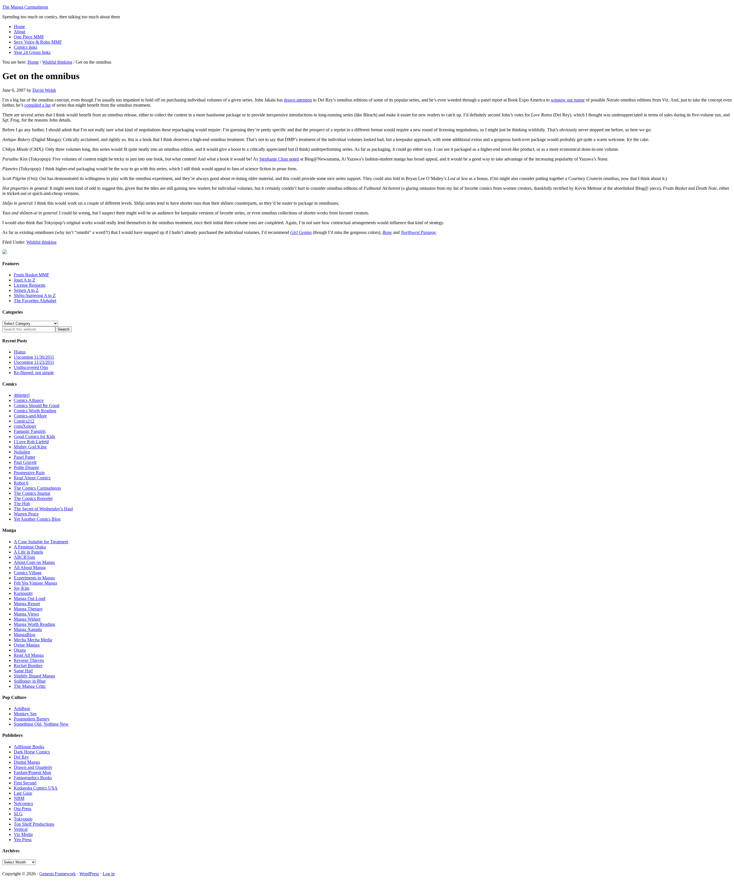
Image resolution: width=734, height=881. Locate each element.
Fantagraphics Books (33, 777)
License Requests (29, 285)
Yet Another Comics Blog (37, 519)
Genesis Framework (57, 873)
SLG (18, 813)
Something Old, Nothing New (41, 724)
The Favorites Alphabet (35, 300)
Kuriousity (23, 593)
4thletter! (22, 395)
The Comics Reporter (33, 498)
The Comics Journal (32, 493)
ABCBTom (24, 557)
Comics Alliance (29, 400)
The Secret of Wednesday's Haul (43, 508)
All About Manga (30, 567)
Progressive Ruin (29, 472)
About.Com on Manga (34, 562)
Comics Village (28, 572)
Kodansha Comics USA (36, 788)
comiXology (25, 426)
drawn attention (298, 99)
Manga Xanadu (28, 629)
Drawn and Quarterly (33, 767)
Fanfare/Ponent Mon (32, 772)
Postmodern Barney (32, 718)
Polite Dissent (26, 467)
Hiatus (20, 351)
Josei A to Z (24, 280)
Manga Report (27, 603)
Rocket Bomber (28, 665)
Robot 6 (21, 482)
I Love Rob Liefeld (31, 441)
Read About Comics (32, 477)
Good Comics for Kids (34, 436)
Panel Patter (24, 457)
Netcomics (23, 803)
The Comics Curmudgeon (37, 488)
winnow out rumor (568, 99)
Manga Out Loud (29, 598)
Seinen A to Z (26, 290)
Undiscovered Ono (31, 367)
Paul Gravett (25, 462)
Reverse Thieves (29, 660)
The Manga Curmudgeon (25, 7)
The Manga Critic (30, 686)
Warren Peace (26, 513)
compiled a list (37, 105)
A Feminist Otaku (30, 546)
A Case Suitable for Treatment (41, 541)
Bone (387, 232)
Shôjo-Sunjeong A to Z (35, 295)
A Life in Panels (28, 552)
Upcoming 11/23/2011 (34, 362)
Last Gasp (23, 793)
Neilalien (22, 452)
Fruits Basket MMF (31, 274)
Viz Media (23, 834)
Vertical (21, 829)
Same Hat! (23, 670)
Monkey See (25, 713)
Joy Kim (21, 588)
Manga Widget (27, 619)
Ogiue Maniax (27, 644)
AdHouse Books (29, 746)
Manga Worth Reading (34, 624)
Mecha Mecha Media (33, 639)
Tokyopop (23, 818)
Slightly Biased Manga (34, 675)
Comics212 (24, 421)
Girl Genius (301, 232)
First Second (25, 782)
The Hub (22, 503)
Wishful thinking (41, 242)
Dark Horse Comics (32, 751)
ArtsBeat (22, 708)
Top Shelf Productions (34, 824)
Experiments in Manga (34, 577)
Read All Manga (29, 655)
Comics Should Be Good (36, 405)
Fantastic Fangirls (30, 431)
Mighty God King (30, 446)
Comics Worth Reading (35, 410)
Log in (109, 873)
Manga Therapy (28, 608)
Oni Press (22, 808)
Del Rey (21, 757)
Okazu (20, 650)
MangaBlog (24, 634)
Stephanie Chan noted (279, 159)
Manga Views (26, 614)
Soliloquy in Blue (30, 681)
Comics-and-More (30, 415)
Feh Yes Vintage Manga (35, 583)
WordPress (89, 873)
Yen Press (23, 839)
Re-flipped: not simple (34, 372)
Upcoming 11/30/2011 (34, 357)
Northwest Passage (418, 232)
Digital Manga (27, 762)
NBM (19, 798)
